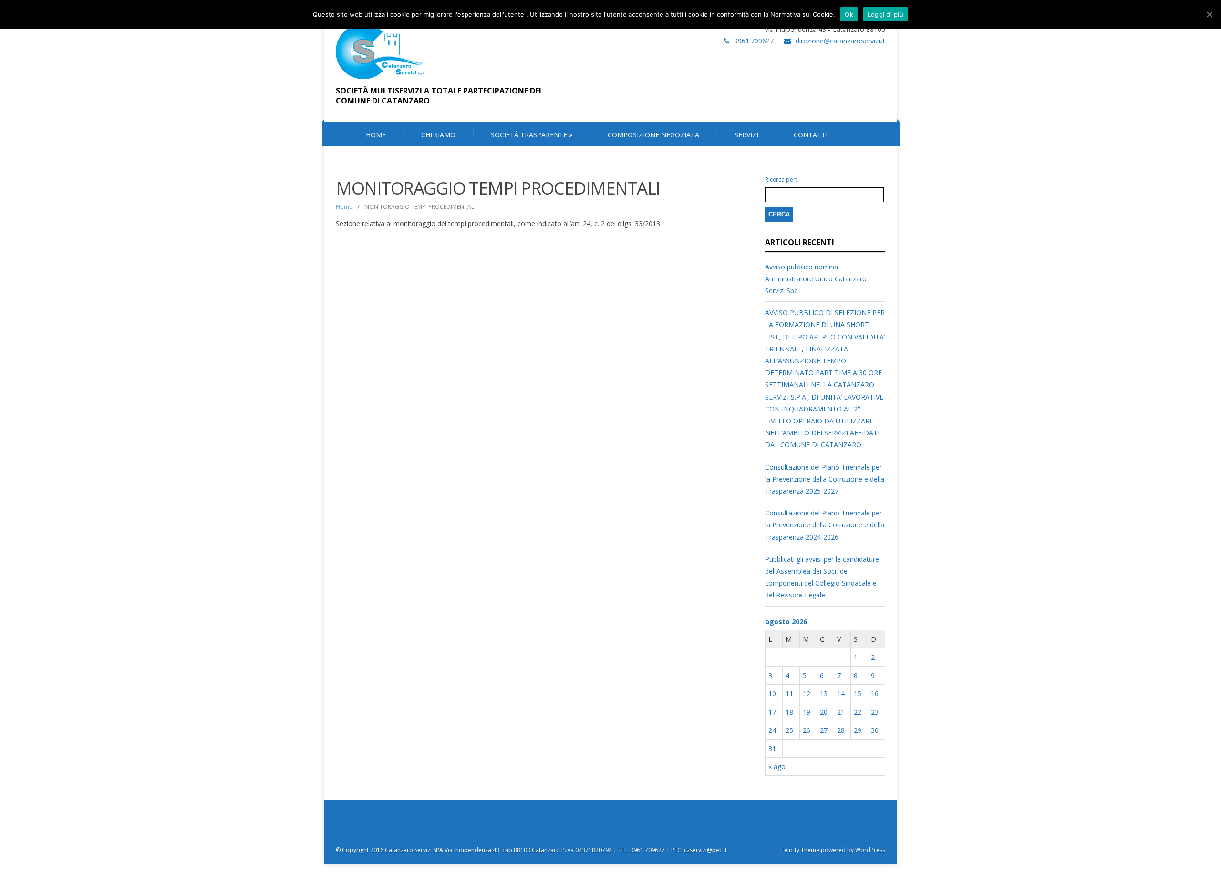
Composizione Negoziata (653, 134)
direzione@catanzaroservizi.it (840, 40)
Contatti (811, 134)
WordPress (869, 850)
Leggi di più (885, 14)
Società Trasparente (531, 134)
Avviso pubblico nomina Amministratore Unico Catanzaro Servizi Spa (816, 278)
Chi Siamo (438, 134)
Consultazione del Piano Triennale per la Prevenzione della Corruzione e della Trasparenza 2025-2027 (824, 479)
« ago (777, 766)
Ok (849, 14)
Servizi (746, 134)
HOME (376, 134)
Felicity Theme (800, 850)
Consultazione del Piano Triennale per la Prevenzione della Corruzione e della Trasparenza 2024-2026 (824, 524)
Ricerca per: (781, 180)
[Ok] (1209, 14)
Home (344, 207)
